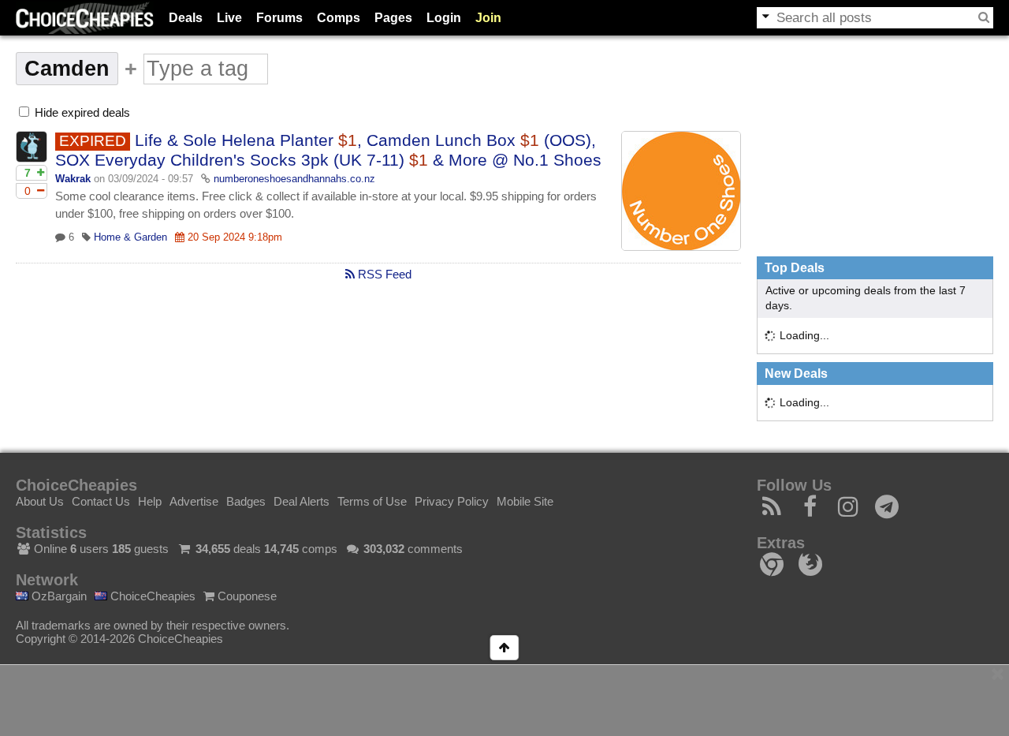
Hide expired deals (81, 112)
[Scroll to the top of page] (504, 647)
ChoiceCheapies (151, 596)
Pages (393, 17)
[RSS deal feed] (772, 510)
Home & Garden (130, 237)
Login (443, 17)
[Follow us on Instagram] (848, 510)
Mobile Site (525, 501)
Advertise (193, 501)
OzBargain (57, 596)
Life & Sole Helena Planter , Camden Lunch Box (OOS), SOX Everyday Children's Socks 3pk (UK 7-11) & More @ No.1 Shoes (328, 150)
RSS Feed (383, 274)
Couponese (245, 596)
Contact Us (101, 501)
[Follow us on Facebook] (810, 510)
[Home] (85, 18)
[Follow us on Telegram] (887, 510)
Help (150, 501)
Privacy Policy (452, 501)
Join (488, 17)
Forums (279, 17)
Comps (338, 17)
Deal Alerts (302, 501)
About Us (40, 501)
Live (229, 17)
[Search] (983, 17)
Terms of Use (372, 501)
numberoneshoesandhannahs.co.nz (294, 179)
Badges (246, 501)
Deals (186, 17)
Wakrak (73, 179)
